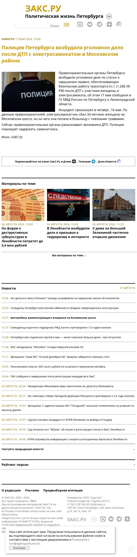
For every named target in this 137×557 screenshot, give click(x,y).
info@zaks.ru (97, 504)
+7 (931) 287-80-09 (78, 504)
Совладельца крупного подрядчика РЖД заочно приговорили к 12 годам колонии (61, 327)
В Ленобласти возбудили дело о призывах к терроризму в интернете (68, 232)
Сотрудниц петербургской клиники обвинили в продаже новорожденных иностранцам (64, 308)
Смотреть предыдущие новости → (68, 449)
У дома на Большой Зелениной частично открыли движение (110, 232)
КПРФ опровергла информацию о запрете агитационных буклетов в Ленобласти (77, 439)
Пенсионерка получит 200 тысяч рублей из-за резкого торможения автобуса (58, 366)
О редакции (11, 490)
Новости (8, 39)
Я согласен (19, 548)
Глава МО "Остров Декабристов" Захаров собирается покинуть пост (60, 356)
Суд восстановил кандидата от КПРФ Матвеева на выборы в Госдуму (70, 419)
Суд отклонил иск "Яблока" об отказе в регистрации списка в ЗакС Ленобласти (76, 429)
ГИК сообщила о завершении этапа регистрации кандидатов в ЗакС (53, 376)
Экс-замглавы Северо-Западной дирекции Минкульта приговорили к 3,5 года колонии (81, 396)
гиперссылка (38, 511)
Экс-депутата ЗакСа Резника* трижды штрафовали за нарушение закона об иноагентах (65, 298)
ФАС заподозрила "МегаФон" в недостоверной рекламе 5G (47, 347)
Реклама (32, 490)
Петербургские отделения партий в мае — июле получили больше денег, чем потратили (66, 337)
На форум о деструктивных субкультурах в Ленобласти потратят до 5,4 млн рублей (22, 236)
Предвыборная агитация (63, 490)
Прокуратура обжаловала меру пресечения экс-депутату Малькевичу (70, 386)
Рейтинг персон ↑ (68, 464)
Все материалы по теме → (69, 255)
